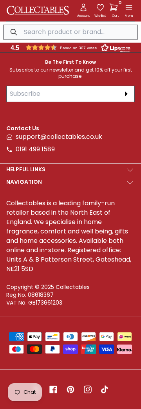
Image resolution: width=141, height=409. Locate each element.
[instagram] (88, 389)
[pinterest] (70, 389)
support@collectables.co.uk (59, 136)
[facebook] (53, 389)
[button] (115, 7)
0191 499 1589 (35, 149)
